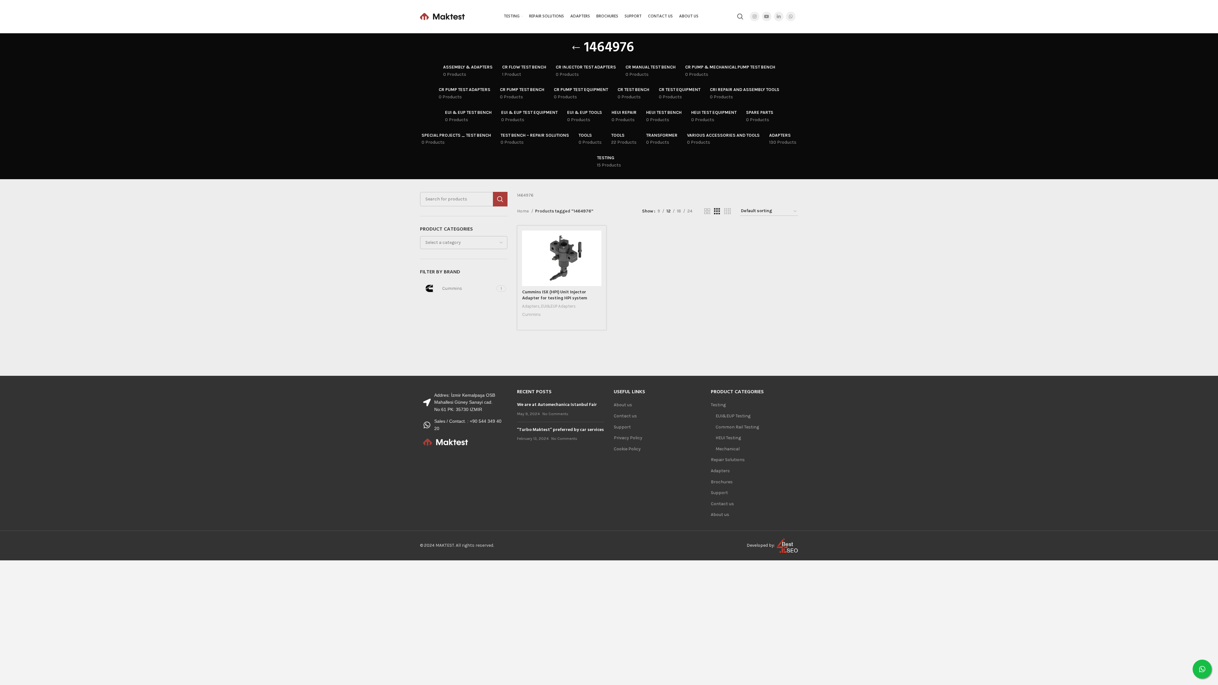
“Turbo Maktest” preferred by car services (560, 430)
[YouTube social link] (766, 16)
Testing (718, 405)
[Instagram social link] (754, 16)
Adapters (531, 306)
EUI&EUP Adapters (558, 306)
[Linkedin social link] (778, 16)
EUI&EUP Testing (733, 416)
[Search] (740, 16)
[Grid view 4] (727, 211)
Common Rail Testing (737, 427)
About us (623, 405)
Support (622, 427)
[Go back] (576, 48)
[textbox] (443, 242)
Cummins (531, 314)
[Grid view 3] (717, 211)
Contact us (625, 416)
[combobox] (464, 242)
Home (523, 211)
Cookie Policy (627, 449)
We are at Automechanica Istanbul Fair (557, 404)
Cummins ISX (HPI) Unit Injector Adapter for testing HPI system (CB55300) (554, 298)
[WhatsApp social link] (791, 16)
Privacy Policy (628, 437)
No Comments (555, 413)
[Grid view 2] (707, 211)
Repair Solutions (728, 459)
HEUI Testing (728, 437)
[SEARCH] (500, 199)
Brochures (722, 482)
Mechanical (728, 449)
